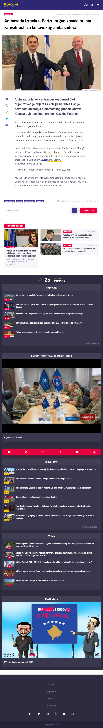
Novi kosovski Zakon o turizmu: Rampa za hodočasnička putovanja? (51, 480)
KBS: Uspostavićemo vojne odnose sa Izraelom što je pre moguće (70, 249)
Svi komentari (88, 210)
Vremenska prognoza (86, 4)
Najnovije (51, 287)
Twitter (26, 452)
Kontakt (51, 698)
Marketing (51, 705)
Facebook (8, 452)
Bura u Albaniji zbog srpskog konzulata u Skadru (51, 499)
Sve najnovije (92, 344)
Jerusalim (29, 201)
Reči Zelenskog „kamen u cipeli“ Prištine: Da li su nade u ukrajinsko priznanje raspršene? (51, 490)
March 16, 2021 (62, 169)
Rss (94, 452)
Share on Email (6, 125)
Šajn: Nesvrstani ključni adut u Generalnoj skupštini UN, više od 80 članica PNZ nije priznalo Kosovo (51, 306)
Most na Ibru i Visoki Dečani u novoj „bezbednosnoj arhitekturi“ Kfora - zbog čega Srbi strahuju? (51, 471)
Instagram (43, 452)
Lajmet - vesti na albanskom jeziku (51, 355)
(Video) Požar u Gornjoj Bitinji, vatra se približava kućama (51, 582)
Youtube (77, 452)
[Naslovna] (11, 5)
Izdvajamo (51, 461)
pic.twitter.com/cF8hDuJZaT (29, 163)
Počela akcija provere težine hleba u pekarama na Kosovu (51, 334)
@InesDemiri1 (54, 159)
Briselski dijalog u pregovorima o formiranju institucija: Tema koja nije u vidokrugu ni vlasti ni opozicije (51, 517)
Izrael (19, 201)
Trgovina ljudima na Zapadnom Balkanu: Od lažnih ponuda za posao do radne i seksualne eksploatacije (51, 508)
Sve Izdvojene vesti (90, 527)
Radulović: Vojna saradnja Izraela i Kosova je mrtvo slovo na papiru (70, 235)
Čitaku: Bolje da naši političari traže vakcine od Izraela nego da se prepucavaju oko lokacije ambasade (21, 248)
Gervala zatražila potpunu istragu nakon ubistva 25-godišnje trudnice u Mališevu (51, 325)
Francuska (9, 201)
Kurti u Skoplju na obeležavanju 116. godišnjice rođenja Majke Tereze (51, 297)
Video (51, 536)
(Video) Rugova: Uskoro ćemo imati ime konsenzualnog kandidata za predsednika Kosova (51, 573)
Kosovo (40, 201)
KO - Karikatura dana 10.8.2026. (51, 634)
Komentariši (74, 210)
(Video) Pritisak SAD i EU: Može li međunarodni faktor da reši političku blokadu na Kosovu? (51, 564)
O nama (51, 684)
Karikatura (51, 599)
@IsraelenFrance (52, 152)
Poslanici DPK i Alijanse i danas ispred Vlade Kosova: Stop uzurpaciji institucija (51, 316)
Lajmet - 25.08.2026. (51, 400)
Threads (60, 452)
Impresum (51, 691)
